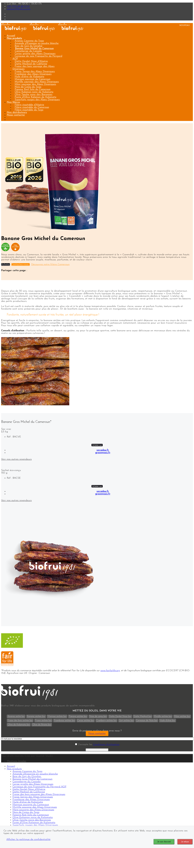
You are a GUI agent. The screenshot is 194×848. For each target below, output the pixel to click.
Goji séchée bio (126, 720)
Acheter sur (97, 445)
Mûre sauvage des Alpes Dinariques (35, 84)
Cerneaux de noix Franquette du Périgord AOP (37, 57)
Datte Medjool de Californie (31, 64)
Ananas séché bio (16, 716)
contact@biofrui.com (19, 9)
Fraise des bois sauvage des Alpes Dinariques (33, 67)
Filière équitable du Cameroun (32, 107)
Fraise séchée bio (43, 720)
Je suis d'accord (164, 842)
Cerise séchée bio (85, 720)
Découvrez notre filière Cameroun (50, 264)
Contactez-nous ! (20, 264)
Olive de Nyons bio (41, 725)
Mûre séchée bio (182, 716)
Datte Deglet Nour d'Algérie (31, 61)
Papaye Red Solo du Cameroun (32, 89)
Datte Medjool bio (143, 716)
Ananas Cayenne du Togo (29, 41)
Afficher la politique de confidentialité (28, 839)
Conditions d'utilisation (106, 744)
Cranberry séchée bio (106, 720)
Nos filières (13, 102)
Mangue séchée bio (57, 716)
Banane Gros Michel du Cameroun (34, 48)
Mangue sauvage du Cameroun (32, 79)
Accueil (11, 36)
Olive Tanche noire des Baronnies (33, 94)
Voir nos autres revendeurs (16, 459)
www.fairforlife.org (110, 670)
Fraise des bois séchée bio (20, 720)
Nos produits (14, 38)
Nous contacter (16, 115)
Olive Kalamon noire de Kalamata (34, 92)
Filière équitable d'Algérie (29, 105)
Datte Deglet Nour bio (120, 716)
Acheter (5, 264)
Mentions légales (16, 761)
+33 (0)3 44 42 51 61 (18, 6)
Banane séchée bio (36, 716)
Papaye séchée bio (78, 716)
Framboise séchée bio (64, 720)
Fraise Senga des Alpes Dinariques (35, 71)
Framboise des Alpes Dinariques (33, 74)
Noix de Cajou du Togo (28, 87)
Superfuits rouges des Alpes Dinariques (37, 99)
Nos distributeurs (17, 112)
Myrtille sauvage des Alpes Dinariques (37, 82)
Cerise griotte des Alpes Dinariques (35, 53)
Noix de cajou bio (98, 716)
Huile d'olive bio (167, 720)
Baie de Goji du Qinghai (28, 46)
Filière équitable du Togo (29, 110)
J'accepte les (98, 744)
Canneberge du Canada (28, 51)
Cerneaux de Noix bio (146, 720)
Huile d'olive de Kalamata (29, 76)
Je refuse (185, 842)
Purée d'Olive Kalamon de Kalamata (35, 97)
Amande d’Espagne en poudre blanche (37, 43)
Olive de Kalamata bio (19, 725)
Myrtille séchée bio (163, 716)
